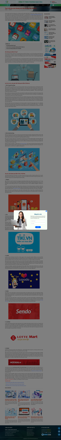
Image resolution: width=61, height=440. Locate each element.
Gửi (38, 227)
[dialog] (30, 220)
